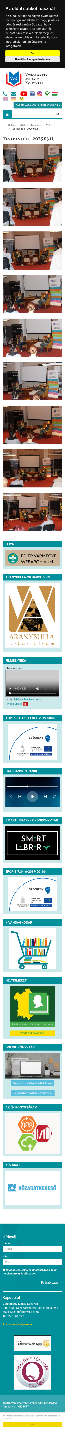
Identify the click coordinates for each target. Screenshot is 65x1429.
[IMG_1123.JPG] (32, 338)
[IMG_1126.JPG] (32, 207)
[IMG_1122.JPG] (32, 381)
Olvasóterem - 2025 (40, 125)
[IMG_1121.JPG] (32, 425)
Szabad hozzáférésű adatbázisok (32, 1083)
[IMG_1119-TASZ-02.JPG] (32, 512)
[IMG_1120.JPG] (32, 468)
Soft (23, 1406)
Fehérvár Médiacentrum (27, 699)
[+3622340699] (5, 94)
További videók (13, 703)
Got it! (32, 1424)
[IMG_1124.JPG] (32, 294)
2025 (23, 125)
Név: (5, 1256)
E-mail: (7, 1243)
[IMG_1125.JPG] (32, 250)
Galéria (12, 125)
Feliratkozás (49, 1282)
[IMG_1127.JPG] (32, 163)
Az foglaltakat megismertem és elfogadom (30, 1272)
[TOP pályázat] (32, 742)
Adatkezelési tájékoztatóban (26, 1270)
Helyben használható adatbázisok (32, 1093)
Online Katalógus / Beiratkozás (37, 105)
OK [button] (32, 53)
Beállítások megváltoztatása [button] (32, 59)
